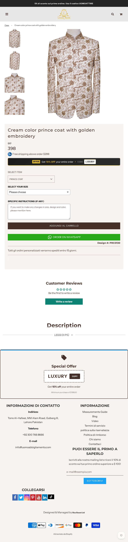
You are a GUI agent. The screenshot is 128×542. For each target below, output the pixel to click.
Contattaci (95, 444)
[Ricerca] (112, 14)
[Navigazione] (7, 14)
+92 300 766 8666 (33, 434)
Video (94, 421)
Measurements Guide (94, 411)
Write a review (64, 301)
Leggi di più (61, 334)
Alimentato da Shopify (62, 534)
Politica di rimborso (95, 434)
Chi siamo (95, 439)
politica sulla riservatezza (95, 430)
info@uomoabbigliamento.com (33, 447)
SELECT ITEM (15, 172)
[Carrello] (121, 14)
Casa (7, 25)
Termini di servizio (95, 425)
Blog (94, 416)
